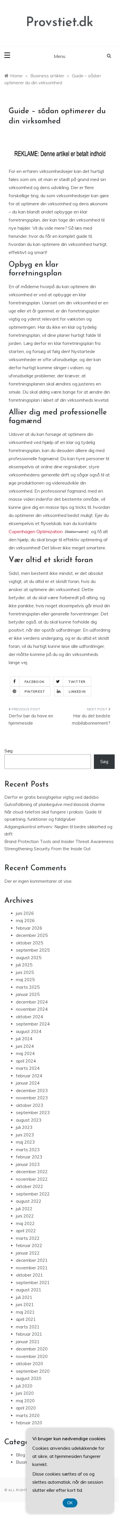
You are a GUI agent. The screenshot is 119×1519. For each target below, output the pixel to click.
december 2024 (32, 1002)
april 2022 (26, 1230)
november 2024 (32, 1009)
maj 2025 (25, 979)
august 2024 (28, 1031)
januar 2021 (28, 1341)
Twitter (77, 682)
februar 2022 (29, 1245)
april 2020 (26, 1408)
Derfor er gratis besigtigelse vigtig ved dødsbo (51, 797)
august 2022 (28, 1201)
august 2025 (28, 957)
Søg (8, 751)
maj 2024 (25, 1053)
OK (70, 1503)
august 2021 (28, 1290)
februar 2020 (29, 1422)
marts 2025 (28, 987)
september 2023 (33, 1112)
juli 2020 (24, 1386)
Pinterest (35, 692)
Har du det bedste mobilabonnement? (91, 719)
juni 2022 (25, 1216)
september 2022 (33, 1194)
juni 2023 (25, 1135)
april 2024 (26, 1061)
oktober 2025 (29, 943)
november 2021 (32, 1268)
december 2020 (32, 1349)
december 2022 (32, 1171)
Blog (20, 1455)
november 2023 (32, 1098)
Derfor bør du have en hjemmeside (31, 719)
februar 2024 (29, 1076)
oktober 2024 (29, 1016)
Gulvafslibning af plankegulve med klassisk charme (54, 804)
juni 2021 (25, 1304)
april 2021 (26, 1319)
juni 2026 (25, 913)
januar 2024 (28, 1083)
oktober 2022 (29, 1186)
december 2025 (32, 935)
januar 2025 (28, 994)
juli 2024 (24, 1038)
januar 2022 (28, 1253)
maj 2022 (25, 1223)
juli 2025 (24, 965)
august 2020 (28, 1378)
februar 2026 (29, 928)
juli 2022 (24, 1208)
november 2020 (32, 1356)
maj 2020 (25, 1400)
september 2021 (33, 1282)
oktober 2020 (29, 1363)
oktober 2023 (29, 1105)
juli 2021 (24, 1297)
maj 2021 (25, 1312)
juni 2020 (25, 1393)
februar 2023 (29, 1157)
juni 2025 (25, 972)
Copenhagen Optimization (36, 531)
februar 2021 (29, 1334)
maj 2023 (25, 1142)
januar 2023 (28, 1164)
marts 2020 (28, 1415)
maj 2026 (25, 920)
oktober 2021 (29, 1275)
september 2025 (33, 950)
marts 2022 (28, 1238)
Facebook (34, 682)
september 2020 (33, 1371)
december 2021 (32, 1260)
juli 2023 (24, 1127)
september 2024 (33, 1024)
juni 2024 (25, 1046)
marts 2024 (28, 1068)
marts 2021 (28, 1327)
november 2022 (32, 1179)
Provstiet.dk (59, 22)
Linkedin (77, 692)
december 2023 (32, 1090)
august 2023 (28, 1120)
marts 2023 (28, 1149)
